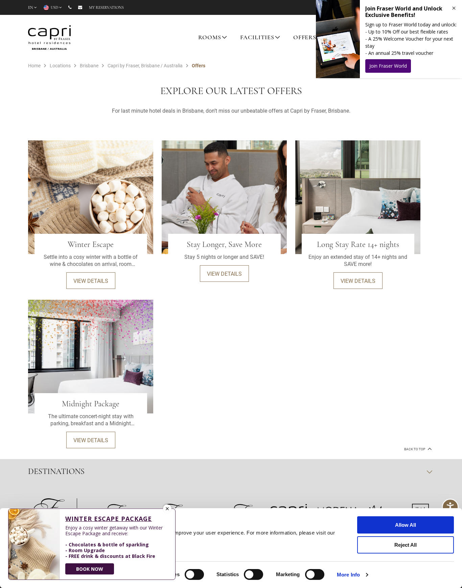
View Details (90, 280)
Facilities (257, 38)
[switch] (194, 574)
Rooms (209, 38)
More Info (348, 575)
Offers (304, 38)
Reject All (405, 545)
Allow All (405, 525)
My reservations (106, 8)
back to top (415, 449)
